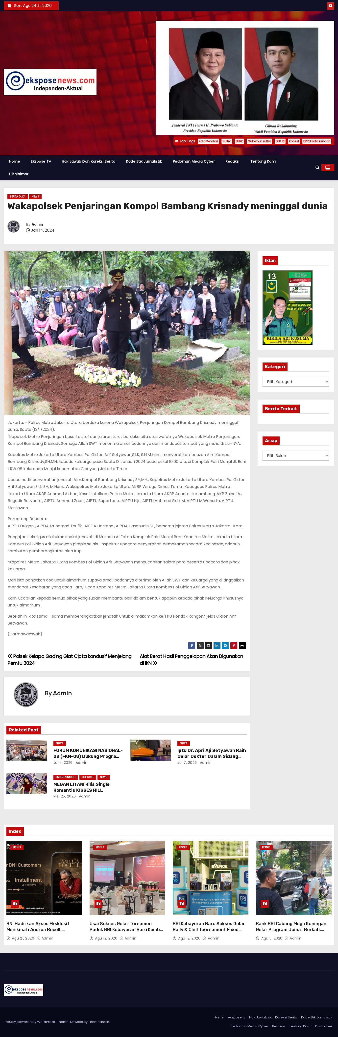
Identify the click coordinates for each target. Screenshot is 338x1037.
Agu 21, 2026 (23, 938)
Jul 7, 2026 (187, 762)
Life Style (88, 777)
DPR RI (280, 141)
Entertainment (66, 777)
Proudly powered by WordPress (30, 1021)
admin (80, 762)
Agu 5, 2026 (272, 938)
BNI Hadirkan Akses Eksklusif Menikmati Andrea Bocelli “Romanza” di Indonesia (38, 929)
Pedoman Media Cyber (194, 161)
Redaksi (233, 161)
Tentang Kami (263, 161)
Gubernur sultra (259, 141)
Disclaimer (18, 173)
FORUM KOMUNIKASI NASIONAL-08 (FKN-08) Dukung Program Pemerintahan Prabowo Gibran (88, 756)
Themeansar (98, 1021)
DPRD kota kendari (316, 141)
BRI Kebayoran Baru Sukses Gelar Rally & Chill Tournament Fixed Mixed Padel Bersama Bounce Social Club (209, 932)
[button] (317, 167)
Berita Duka (17, 196)
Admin (37, 224)
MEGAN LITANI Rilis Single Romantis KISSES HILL (81, 787)
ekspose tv (41, 161)
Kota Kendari (208, 141)
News (35, 196)
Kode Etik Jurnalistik (144, 161)
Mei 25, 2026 (64, 796)
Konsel (294, 141)
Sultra (226, 141)
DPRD (239, 141)
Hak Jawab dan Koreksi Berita (88, 161)
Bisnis (17, 847)
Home (14, 161)
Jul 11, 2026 (63, 762)
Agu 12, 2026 (107, 938)
